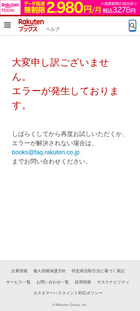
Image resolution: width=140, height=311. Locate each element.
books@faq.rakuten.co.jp (46, 152)
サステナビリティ (113, 282)
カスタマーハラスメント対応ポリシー (68, 293)
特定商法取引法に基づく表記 (98, 271)
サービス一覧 (18, 282)
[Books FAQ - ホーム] (39, 25)
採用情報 (83, 282)
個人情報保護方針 (49, 271)
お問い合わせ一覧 (52, 282)
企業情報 (19, 271)
